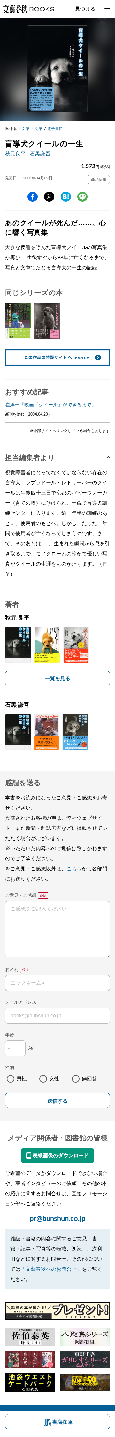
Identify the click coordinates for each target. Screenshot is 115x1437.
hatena (66, 197)
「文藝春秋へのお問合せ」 (51, 1269)
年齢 (9, 1035)
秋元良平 (15, 153)
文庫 (25, 129)
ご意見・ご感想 (20, 895)
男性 (22, 1078)
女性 (54, 1078)
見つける (85, 8)
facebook (32, 197)
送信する (57, 1101)
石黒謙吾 (40, 153)
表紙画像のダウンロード (61, 1155)
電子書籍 (55, 129)
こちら (74, 868)
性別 (9, 1068)
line (82, 197)
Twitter (49, 197)
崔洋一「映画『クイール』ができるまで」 (50, 405)
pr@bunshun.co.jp (58, 1218)
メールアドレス (20, 1002)
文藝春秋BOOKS (28, 9)
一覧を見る (57, 678)
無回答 (89, 1078)
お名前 (12, 970)
